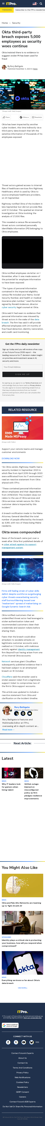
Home (5, 22)
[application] (22, 251)
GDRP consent (22, 1092)
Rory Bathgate (16, 66)
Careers (22, 1097)
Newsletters (22, 1087)
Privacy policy (23, 1072)
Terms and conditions (22, 1067)
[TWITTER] (17, 713)
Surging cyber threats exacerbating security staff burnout (21, 597)
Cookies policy (22, 1082)
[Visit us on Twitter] (16, 1042)
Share (8, 117)
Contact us (23, 1063)
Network (6, 661)
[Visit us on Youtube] (24, 1042)
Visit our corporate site (33, 1018)
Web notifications (22, 1077)
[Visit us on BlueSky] (30, 1042)
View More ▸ (22, 988)
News (35, 69)
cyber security (9, 307)
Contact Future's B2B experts (23, 1101)
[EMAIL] (30, 713)
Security (16, 22)
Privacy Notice (35, 385)
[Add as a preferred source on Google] (10, 1025)
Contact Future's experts (22, 1053)
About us (22, 1058)
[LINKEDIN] (23, 713)
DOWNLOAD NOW (11, 458)
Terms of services (32, 383)
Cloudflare (7, 676)
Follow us (26, 117)
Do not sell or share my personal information (22, 1106)
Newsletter (38, 117)
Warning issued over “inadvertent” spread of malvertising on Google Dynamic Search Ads (21, 603)
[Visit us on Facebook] (8, 1042)
